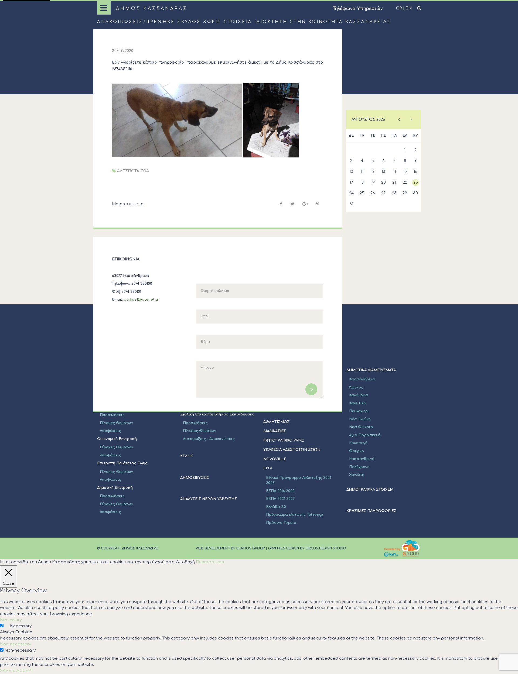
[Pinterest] (317, 204)
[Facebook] (281, 204)
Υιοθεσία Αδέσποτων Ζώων (291, 450)
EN (408, 8)
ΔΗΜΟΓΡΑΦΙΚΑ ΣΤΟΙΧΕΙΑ (369, 489)
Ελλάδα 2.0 (276, 507)
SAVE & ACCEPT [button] (16, 670)
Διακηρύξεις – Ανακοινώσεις (209, 439)
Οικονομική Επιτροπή (117, 439)
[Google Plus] (305, 204)
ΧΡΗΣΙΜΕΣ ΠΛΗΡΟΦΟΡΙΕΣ (371, 511)
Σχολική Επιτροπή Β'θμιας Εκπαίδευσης (217, 414)
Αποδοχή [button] (185, 562)
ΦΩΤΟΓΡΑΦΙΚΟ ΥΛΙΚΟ (284, 440)
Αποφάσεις (110, 431)
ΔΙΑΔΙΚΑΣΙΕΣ (274, 431)
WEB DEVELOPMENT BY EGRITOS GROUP (230, 548)
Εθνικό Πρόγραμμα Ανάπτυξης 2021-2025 (299, 480)
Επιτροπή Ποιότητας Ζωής (122, 463)
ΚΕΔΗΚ (186, 456)
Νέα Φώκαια (361, 427)
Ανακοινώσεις (120, 21)
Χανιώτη (356, 475)
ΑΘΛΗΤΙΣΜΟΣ (276, 422)
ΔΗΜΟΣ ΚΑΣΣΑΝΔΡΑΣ (152, 8)
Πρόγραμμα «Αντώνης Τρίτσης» (294, 515)
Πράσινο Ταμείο (281, 523)
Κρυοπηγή (358, 443)
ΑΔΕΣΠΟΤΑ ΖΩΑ (133, 171)
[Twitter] (292, 204)
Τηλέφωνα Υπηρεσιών (358, 8)
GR (399, 8)
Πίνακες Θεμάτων (116, 423)
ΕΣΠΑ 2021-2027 (280, 499)
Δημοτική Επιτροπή (115, 488)
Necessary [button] (11, 620)
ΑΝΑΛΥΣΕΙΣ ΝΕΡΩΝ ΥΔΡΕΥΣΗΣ (208, 499)
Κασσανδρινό (361, 459)
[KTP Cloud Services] (402, 548)
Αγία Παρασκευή (364, 435)
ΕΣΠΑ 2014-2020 (280, 491)
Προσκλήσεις (112, 415)
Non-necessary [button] (15, 644)
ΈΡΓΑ (267, 468)
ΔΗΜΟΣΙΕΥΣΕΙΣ (194, 478)
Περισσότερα (210, 562)
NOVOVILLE (274, 459)
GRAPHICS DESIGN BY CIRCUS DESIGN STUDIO (307, 548)
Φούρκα (356, 451)
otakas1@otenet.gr (141, 299)
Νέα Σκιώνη (360, 419)
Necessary (21, 626)
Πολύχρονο (359, 467)
